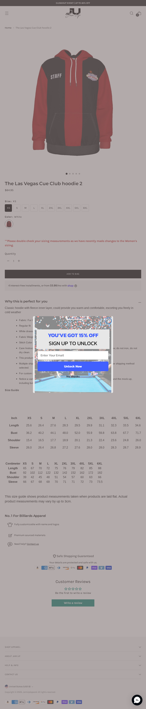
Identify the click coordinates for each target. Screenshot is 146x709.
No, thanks (73, 376)
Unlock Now (73, 366)
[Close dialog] (108, 321)
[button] (137, 700)
